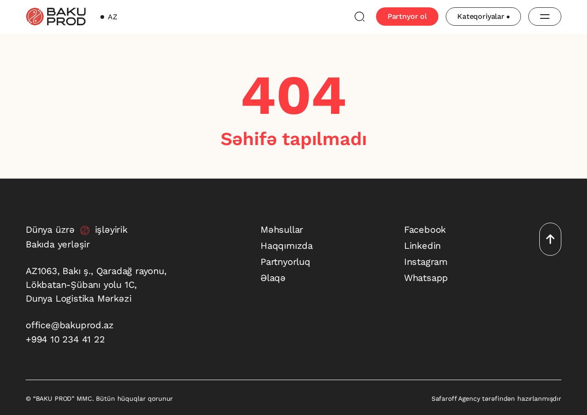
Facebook (425, 229)
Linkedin (422, 245)
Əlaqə (273, 277)
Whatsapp (426, 277)
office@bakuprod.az (69, 325)
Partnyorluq (285, 261)
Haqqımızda (286, 245)
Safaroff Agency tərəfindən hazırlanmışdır (496, 398)
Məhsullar (281, 229)
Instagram (426, 261)
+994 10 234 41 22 (65, 339)
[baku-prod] (56, 16)
